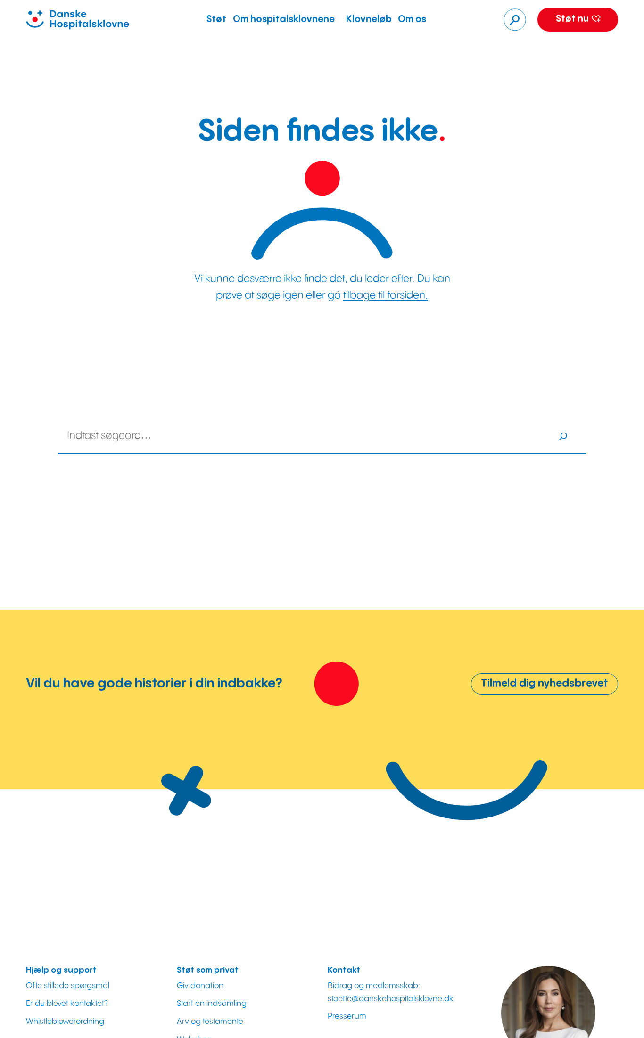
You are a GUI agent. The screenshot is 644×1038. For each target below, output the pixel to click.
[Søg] (515, 19)
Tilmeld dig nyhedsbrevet (544, 683)
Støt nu (573, 19)
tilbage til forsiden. (385, 295)
